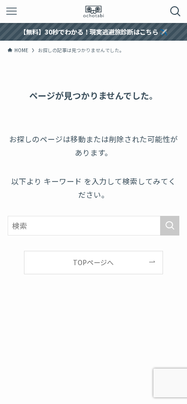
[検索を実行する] (169, 226)
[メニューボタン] (11, 11)
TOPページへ (93, 262)
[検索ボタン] (175, 11)
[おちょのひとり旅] (93, 11)
